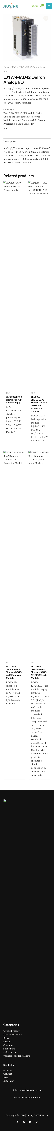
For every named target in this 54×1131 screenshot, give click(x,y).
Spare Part (9, 1048)
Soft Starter (9, 1052)
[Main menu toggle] (49, 6)
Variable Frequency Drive (16, 1055)
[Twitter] (37, 1122)
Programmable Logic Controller (18, 124)
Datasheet (8, 1080)
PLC (14, 67)
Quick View (14, 387)
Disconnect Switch (13, 1034)
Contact (7, 1073)
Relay (6, 1038)
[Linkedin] (17, 1122)
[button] (45, 18)
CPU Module (29, 113)
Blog (5, 1077)
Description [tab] (9, 141)
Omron (41, 120)
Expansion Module (21, 117)
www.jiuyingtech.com (31, 1090)
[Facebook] (30, 1122)
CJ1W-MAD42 (15, 113)
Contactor (9, 1045)
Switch (6, 1041)
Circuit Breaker (11, 1030)
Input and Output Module (24, 120)
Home (6, 67)
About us (7, 1070)
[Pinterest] (24, 1122)
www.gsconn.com (31, 1097)
